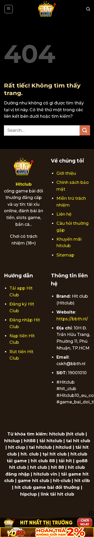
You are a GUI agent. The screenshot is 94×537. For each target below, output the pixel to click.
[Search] (88, 9)
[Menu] (8, 9)
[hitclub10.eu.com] (47, 9)
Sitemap (65, 255)
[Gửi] (85, 130)
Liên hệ (64, 214)
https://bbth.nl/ (72, 318)
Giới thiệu (66, 173)
